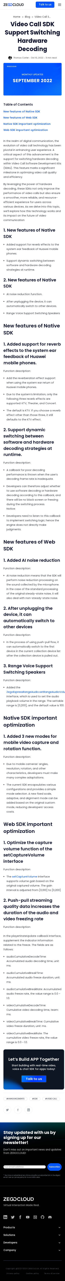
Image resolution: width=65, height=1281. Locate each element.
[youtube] (28, 1217)
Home (16, 17)
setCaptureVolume (24, 876)
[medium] (35, 1217)
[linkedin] (5, 1217)
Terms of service (52, 1273)
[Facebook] (17, 1110)
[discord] (50, 1217)
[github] (42, 1217)
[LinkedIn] (28, 1110)
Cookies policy (32, 1273)
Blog (27, 17)
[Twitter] (7, 1110)
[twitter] (13, 1217)
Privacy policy (13, 1273)
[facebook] (20, 1217)
